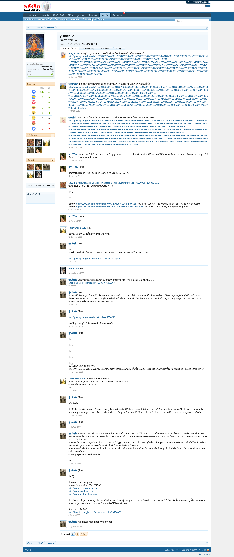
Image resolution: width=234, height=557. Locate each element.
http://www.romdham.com (81, 491)
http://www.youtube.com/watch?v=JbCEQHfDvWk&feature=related (109, 206)
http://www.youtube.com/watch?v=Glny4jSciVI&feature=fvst (106, 203)
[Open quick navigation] (207, 28)
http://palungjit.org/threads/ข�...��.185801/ (91, 317)
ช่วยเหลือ (185, 550)
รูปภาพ (80, 15)
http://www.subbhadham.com (83, 494)
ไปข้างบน (202, 550)
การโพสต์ (105, 49)
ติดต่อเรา (174, 550)
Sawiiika (72, 182)
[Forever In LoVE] (46, 142)
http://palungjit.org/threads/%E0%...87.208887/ (91, 282)
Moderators (75, 19)
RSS (208, 550)
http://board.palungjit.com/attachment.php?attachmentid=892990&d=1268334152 (118, 182)
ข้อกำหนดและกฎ (204, 554)
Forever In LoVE (77, 228)
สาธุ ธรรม (73, 53)
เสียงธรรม (92, 15)
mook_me (73, 268)
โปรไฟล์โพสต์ (69, 49)
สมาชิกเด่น (30, 19)
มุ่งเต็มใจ (72, 243)
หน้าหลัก (193, 550)
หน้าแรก (32, 15)
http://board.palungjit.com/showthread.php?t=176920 (94, 512)
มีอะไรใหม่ (58, 15)
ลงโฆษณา (165, 550)
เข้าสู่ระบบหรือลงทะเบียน (197, 2)
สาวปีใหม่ (73, 154)
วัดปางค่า (73, 83)
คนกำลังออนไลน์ (45, 19)
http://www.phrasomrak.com (82, 488)
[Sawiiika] (30, 142)
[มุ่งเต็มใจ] (30, 150)
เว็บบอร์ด (45, 15)
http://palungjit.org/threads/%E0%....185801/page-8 (94, 258)
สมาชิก (105, 15)
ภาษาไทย (28, 550)
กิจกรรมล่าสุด (88, 49)
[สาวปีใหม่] (38, 150)
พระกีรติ (72, 117)
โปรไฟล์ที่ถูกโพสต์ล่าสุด (93, 19)
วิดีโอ (70, 15)
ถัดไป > (84, 534)
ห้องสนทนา (119, 14)
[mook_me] (38, 142)
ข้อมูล (119, 49)
